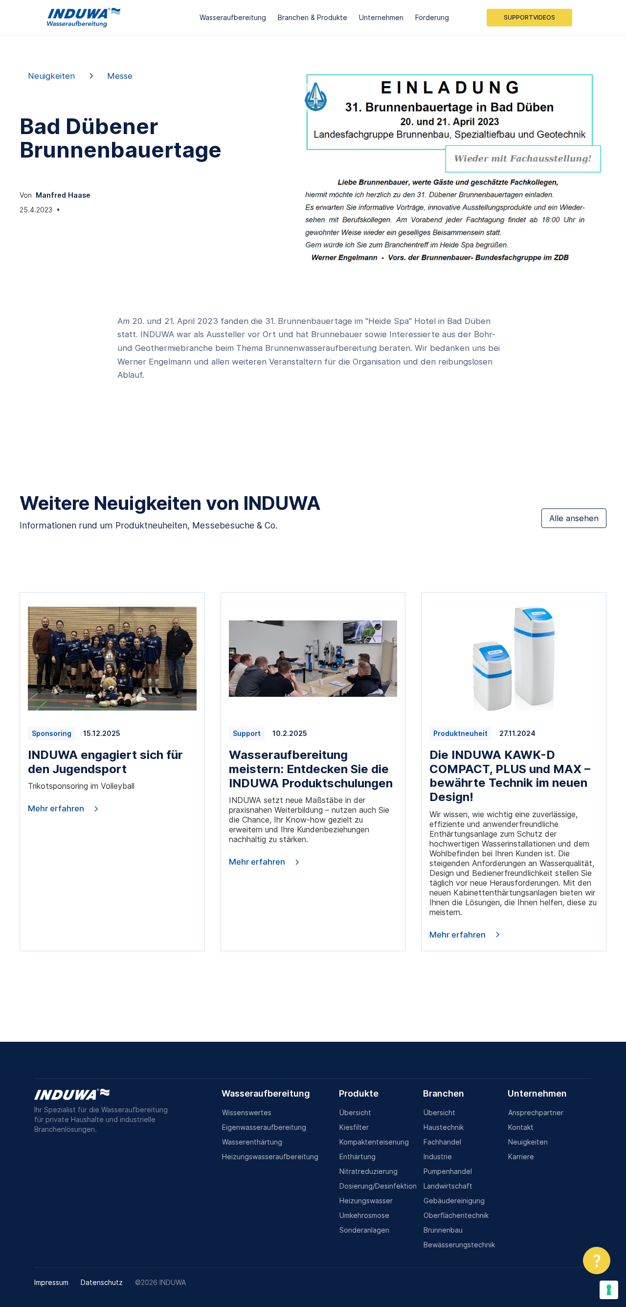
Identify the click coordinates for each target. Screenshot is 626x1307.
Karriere (521, 1156)
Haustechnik (444, 1127)
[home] (83, 18)
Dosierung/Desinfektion (378, 1186)
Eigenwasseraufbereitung (264, 1127)
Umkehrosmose (364, 1215)
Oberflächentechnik (456, 1215)
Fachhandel (442, 1142)
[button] (596, 1260)
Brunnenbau (443, 1230)
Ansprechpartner (535, 1112)
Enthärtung (357, 1156)
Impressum (51, 1282)
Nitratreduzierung (368, 1171)
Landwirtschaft (448, 1186)
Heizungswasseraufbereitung (270, 1156)
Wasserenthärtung (252, 1142)
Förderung (432, 17)
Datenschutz (102, 1282)
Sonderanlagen (364, 1230)
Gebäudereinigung (454, 1200)
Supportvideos (529, 17)
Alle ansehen (574, 518)
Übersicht (355, 1112)
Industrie (438, 1156)
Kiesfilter (354, 1127)
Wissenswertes (246, 1112)
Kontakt (521, 1127)
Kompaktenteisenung (374, 1142)
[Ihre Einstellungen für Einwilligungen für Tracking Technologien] (609, 1290)
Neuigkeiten (528, 1142)
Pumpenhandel (448, 1171)
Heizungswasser (366, 1200)
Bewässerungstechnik (459, 1244)
